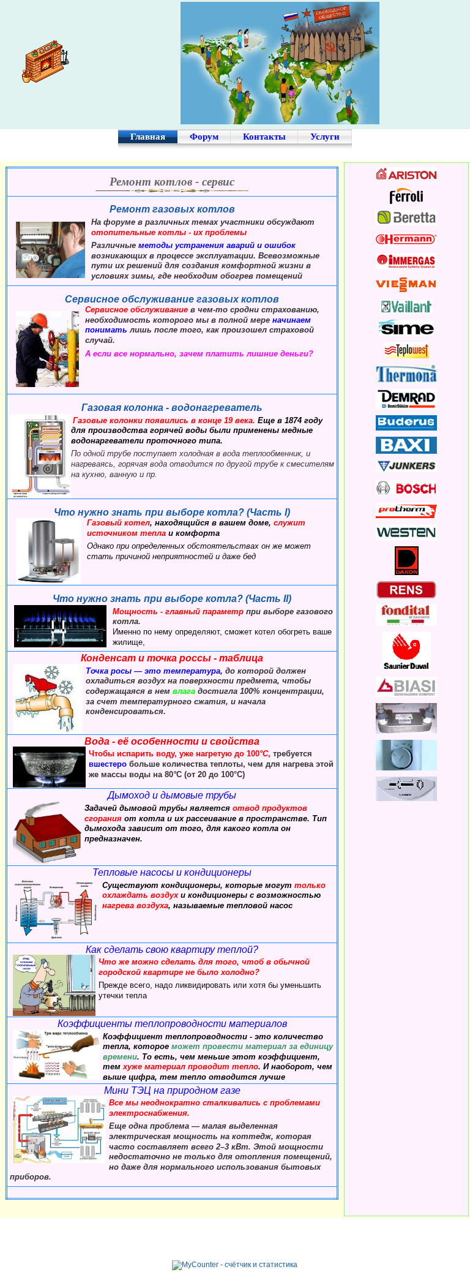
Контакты (264, 136)
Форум (204, 136)
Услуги (325, 136)
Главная (147, 136)
